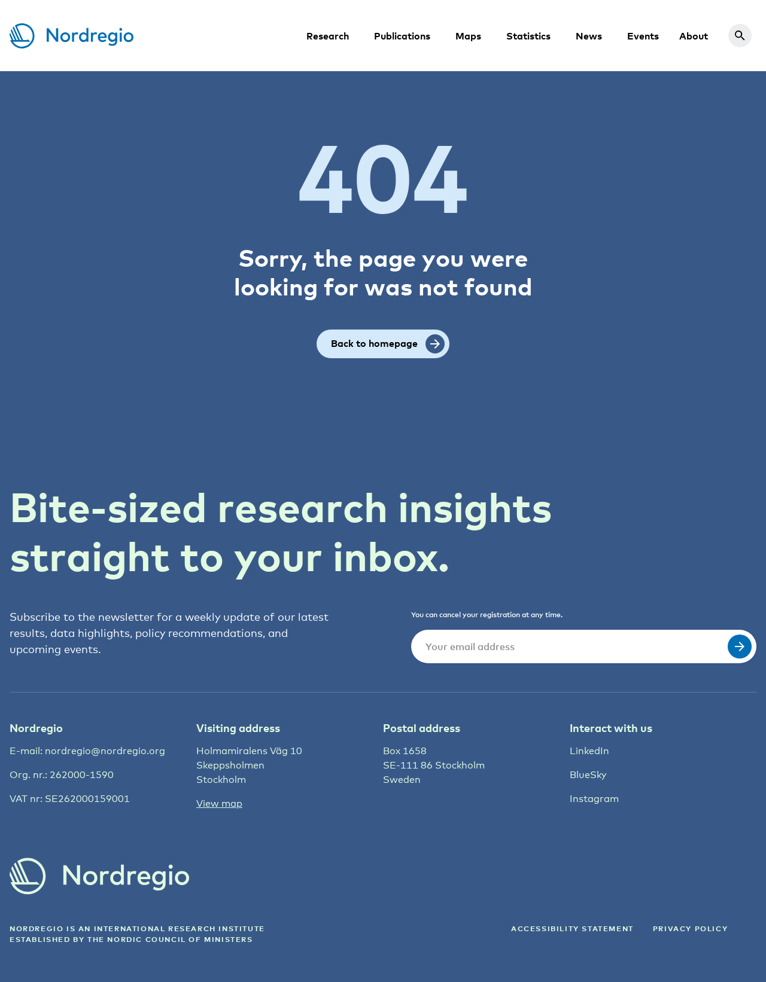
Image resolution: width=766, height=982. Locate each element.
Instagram (594, 798)
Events (643, 36)
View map (219, 803)
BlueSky (588, 774)
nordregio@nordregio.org (105, 751)
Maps (468, 36)
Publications (402, 36)
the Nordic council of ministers (170, 939)
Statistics (528, 36)
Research (327, 36)
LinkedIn (589, 751)
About (693, 36)
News (589, 36)
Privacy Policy (690, 928)
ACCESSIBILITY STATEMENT (572, 928)
